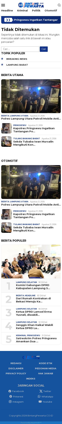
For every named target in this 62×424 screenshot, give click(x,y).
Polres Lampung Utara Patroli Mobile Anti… (31, 118)
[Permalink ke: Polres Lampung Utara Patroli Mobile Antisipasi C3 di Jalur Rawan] (31, 96)
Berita (5, 116)
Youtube (47, 401)
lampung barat (17, 64)
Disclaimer (15, 368)
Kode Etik (45, 363)
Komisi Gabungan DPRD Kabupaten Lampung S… (33, 287)
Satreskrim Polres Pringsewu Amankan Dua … (36, 340)
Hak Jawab (45, 373)
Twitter (47, 391)
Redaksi (16, 363)
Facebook (18, 391)
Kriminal (21, 335)
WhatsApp (47, 396)
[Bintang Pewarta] (31, 4)
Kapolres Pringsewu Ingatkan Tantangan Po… (34, 130)
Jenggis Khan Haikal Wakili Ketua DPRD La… (34, 326)
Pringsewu (19, 125)
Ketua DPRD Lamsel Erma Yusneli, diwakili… (34, 313)
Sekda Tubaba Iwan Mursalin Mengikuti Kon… (33, 143)
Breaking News (16, 59)
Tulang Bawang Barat (26, 138)
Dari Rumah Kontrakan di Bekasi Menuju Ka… (33, 300)
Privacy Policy (16, 373)
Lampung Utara (19, 116)
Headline (30, 295)
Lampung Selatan (26, 282)
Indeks (30, 378)
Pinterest (18, 396)
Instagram (18, 401)
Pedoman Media (45, 368)
